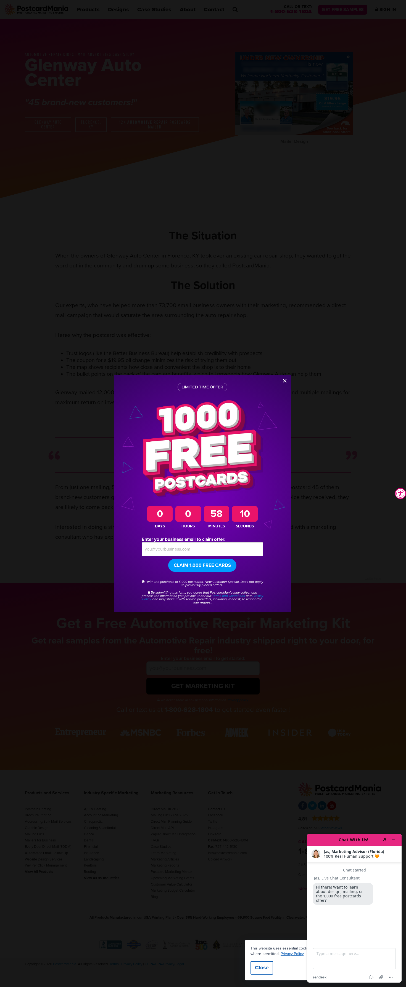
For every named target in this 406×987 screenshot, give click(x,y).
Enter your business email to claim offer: (183, 539)
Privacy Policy (292, 953)
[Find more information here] (354, 908)
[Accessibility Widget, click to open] (400, 493)
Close (262, 967)
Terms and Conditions (228, 596)
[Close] (285, 381)
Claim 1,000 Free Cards (202, 565)
